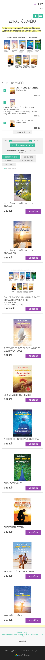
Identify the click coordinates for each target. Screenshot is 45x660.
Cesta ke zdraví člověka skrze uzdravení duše (19, 109)
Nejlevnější (28, 157)
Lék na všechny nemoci (27, 88)
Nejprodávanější (26, 160)
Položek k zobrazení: (22, 145)
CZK (38, 8)
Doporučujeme (11, 157)
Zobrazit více (21, 132)
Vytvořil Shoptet (23, 655)
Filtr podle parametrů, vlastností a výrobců (21, 151)
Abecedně (9, 164)
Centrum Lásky (21, 633)
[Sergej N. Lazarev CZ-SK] (4, 3)
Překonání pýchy (24, 121)
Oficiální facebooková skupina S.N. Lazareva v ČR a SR (22, 635)
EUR (41, 8)
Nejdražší (9, 160)
